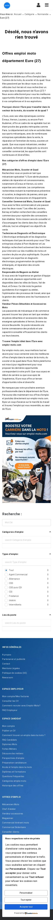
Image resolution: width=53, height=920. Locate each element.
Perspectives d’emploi (13, 758)
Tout (28, 570)
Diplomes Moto (9, 744)
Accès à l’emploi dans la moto (17, 767)
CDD (28, 583)
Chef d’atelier (9, 809)
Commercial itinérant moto (15, 822)
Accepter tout (26, 907)
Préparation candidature (14, 763)
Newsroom (7, 677)
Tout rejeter (26, 900)
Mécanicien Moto (10, 804)
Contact (6, 664)
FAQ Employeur (10, 710)
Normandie (43, 14)
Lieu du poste (9, 615)
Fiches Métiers (9, 749)
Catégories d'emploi (13, 532)
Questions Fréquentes (13, 776)
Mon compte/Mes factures (15, 696)
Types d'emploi (10, 554)
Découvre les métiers (12, 753)
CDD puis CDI (28, 587)
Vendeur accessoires (12, 813)
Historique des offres (12, 785)
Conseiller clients (10, 832)
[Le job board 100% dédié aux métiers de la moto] (14, 5)
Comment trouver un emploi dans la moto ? (23, 735)
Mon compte (8, 726)
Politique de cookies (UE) (14, 673)
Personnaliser (26, 893)
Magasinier (7, 818)
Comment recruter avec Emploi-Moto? (21, 705)
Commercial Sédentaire (14, 827)
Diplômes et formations (14, 772)
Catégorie (29, 14)
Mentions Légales (11, 668)
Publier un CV (9, 730)
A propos (6, 654)
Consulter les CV (10, 701)
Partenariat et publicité (13, 659)
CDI (28, 592)
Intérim (28, 600)
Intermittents (28, 604)
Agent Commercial (28, 574)
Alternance (28, 579)
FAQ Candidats (9, 740)
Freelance (28, 596)
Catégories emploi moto (14, 781)
